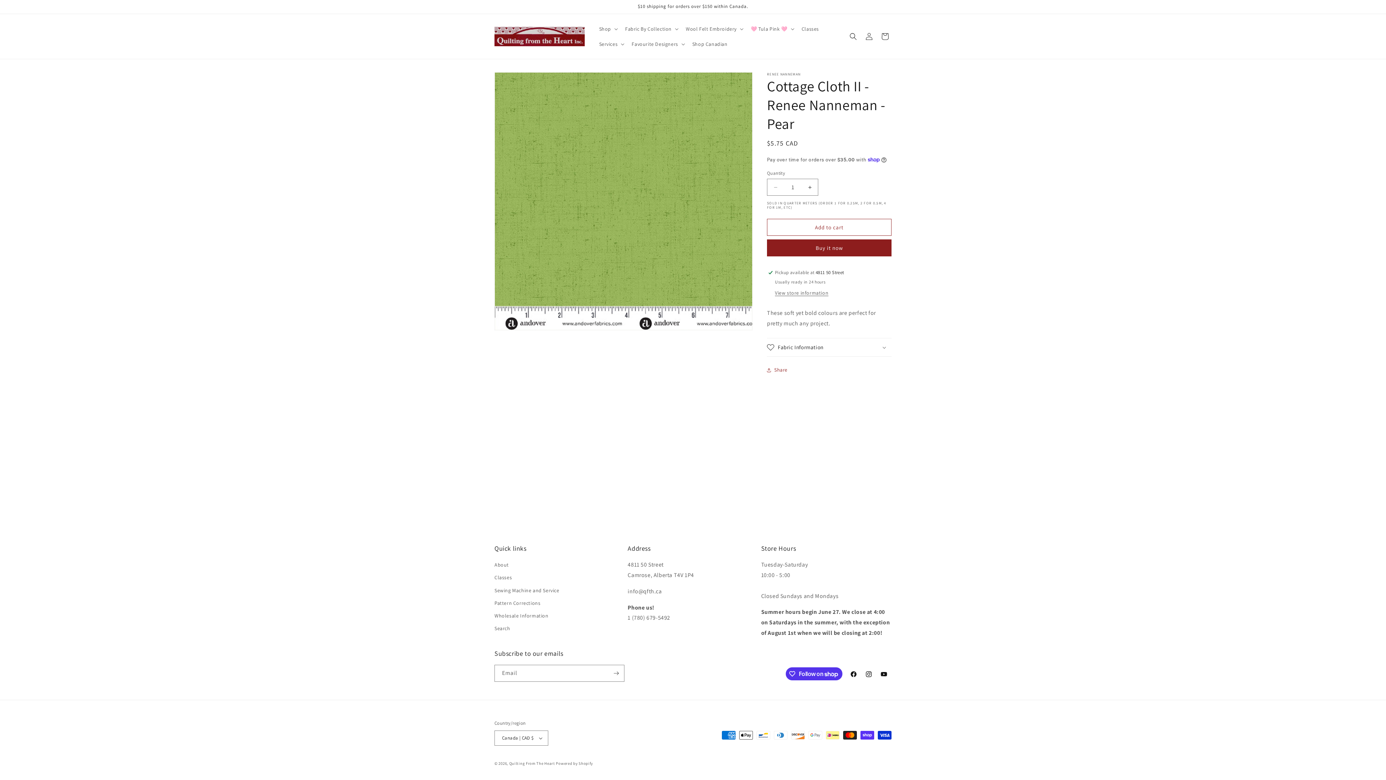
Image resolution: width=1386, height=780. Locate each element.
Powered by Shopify (574, 763)
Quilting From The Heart (532, 763)
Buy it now (829, 247)
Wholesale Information (521, 615)
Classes (503, 577)
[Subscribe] (616, 673)
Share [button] (781, 370)
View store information (801, 293)
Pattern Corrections (517, 603)
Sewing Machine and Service (526, 590)
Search (502, 628)
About (501, 565)
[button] (608, 28)
